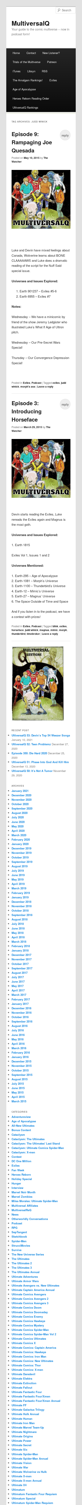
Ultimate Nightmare (24, 1432)
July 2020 (18, 817)
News (15, 1214)
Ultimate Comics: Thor (26, 1365)
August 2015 (20, 1079)
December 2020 (21, 795)
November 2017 (22, 959)
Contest (16, 1157)
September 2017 (22, 968)
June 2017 (18, 981)
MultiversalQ (30, 23)
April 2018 (18, 937)
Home (16, 53)
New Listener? (51, 53)
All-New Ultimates (23, 1126)
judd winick (31, 630)
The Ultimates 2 (22, 1263)
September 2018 (22, 915)
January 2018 (20, 950)
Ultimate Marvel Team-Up (28, 1427)
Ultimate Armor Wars (25, 1281)
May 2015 (18, 1092)
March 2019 (19, 888)
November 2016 (22, 1013)
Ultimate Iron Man (23, 1423)
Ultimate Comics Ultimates (29, 1339)
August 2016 (20, 1026)
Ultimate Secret (21, 1445)
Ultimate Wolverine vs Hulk (29, 1472)
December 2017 (21, 955)
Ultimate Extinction (24, 1383)
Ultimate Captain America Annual (33, 1290)
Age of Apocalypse (24, 89)
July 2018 (18, 924)
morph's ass (27, 386)
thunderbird (18, 634)
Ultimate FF (19, 1405)
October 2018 (20, 910)
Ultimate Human (22, 1419)
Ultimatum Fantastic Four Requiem (34, 1494)
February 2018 (21, 946)
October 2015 (20, 1070)
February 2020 (21, 839)
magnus (44, 630)
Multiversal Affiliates (25, 1206)
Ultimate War (20, 1467)
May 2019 (18, 879)
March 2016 (19, 1048)
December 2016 (21, 1008)
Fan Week (18, 1170)
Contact (31, 53)
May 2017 (18, 986)
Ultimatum (18, 1490)
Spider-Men (19, 1241)
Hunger (16, 1183)
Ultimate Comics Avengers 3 (30, 1303)
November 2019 (22, 853)
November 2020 (22, 800)
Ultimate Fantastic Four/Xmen (31, 1396)
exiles (56, 383)
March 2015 (19, 1101)
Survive (16, 1250)
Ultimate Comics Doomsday (30, 1312)
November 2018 (22, 906)
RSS (45, 71)
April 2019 (18, 884)
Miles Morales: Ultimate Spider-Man (35, 1201)
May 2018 (18, 933)
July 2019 (18, 871)
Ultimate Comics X (24, 1343)
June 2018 (18, 928)
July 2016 (18, 1030)
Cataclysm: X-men (23, 1152)
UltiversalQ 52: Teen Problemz (31, 744)
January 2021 (20, 791)
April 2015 (18, 1097)
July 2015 (18, 1084)
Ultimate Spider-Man (25, 1454)
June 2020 (18, 822)
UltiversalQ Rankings (25, 107)
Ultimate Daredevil (23, 1374)
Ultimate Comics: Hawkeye (29, 1352)
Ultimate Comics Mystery (28, 1325)
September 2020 (22, 808)
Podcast (36, 383)
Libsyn (31, 71)
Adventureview (21, 1117)
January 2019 (20, 897)
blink (55, 626)
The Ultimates (20, 1259)
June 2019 (18, 875)
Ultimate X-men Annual (27, 1481)
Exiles (53, 80)
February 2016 (21, 1052)
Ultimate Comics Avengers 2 (30, 1299)
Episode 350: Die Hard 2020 (29, 753)
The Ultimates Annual (26, 1272)
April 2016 (18, 1044)
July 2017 (18, 977)
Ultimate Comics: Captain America (34, 1348)
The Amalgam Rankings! (28, 80)
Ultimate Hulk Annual (25, 1414)
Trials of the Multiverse (26, 62)
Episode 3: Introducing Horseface (27, 411)
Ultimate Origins (22, 1436)
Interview (17, 1188)
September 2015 (22, 1075)
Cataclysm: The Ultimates (28, 1139)
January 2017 (20, 1004)
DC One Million (21, 1161)
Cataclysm (18, 1135)
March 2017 (19, 995)
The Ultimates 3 (22, 1268)
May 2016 (18, 1039)
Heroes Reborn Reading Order (31, 98)
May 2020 (18, 826)
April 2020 (18, 831)
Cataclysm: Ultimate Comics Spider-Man (38, 1148)
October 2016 (20, 1017)
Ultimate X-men (22, 1476)
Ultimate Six (19, 1449)
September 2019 (22, 862)
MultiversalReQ (21, 1210)
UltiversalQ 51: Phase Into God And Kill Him (40, 762)
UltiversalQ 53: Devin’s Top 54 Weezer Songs (41, 735)
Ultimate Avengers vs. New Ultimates (35, 1285)
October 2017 (20, 964)
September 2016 (22, 1021)
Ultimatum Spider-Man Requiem (32, 1503)
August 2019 (20, 866)
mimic (54, 630)
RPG (14, 1228)
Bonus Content (21, 1130)
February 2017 (21, 999)
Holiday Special (22, 1179)
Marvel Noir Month (24, 1192)
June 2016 (18, 1035)
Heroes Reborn (21, 1174)
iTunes (17, 71)
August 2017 (20, 973)
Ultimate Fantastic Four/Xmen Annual (36, 1401)
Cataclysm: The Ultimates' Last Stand (36, 1143)
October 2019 (20, 857)
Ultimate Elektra (22, 1378)
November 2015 (22, 1066)
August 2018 (20, 919)
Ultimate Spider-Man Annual (30, 1458)
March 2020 (19, 835)
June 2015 (18, 1088)
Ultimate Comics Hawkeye (28, 1321)
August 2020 (20, 813)
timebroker (33, 634)
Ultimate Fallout (22, 1387)
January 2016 (20, 1057)
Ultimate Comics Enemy (27, 1316)
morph (63, 630)
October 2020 (20, 804)
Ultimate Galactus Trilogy (28, 1410)
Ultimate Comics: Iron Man (29, 1356)
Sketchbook (19, 1236)
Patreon (52, 62)
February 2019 (21, 893)
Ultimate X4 (19, 1485)
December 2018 (21, 902)
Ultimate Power (21, 1441)
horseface (18, 630)
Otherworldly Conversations (30, 1219)
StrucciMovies (21, 1245)
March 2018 (19, 942)
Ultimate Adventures (25, 1277)
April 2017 (18, 990)
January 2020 (20, 844)
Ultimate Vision (22, 1463)
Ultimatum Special (24, 1498)
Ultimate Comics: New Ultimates (32, 1361)
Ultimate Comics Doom (27, 1307)
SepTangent (19, 1232)
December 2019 (21, 848)
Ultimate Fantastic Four (27, 1392)
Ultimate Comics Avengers (29, 1294)
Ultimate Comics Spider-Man (30, 1330)
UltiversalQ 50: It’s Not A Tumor (32, 771)
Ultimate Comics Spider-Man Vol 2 (34, 1334)
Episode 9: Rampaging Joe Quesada (32, 142)
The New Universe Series (28, 1254)
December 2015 (21, 1061)
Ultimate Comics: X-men (27, 1370)
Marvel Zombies (22, 1197)
